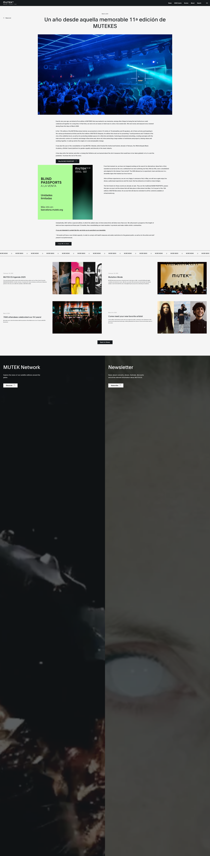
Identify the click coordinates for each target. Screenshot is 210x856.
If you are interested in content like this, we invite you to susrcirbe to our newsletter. (81, 230)
